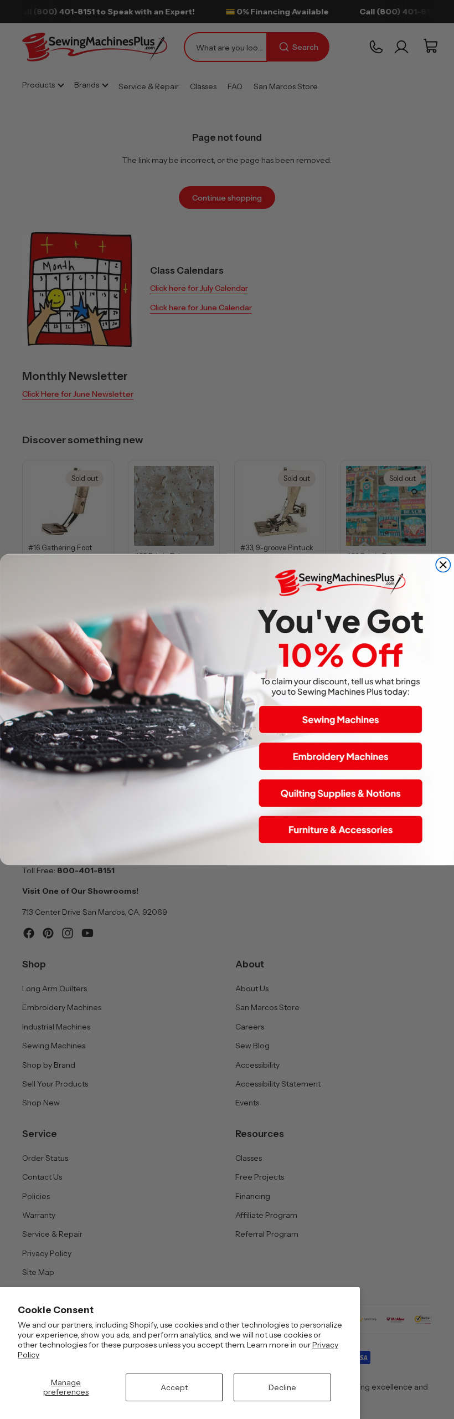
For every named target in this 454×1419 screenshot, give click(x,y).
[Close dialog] (443, 564)
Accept (174, 1387)
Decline (282, 1387)
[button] (340, 719)
